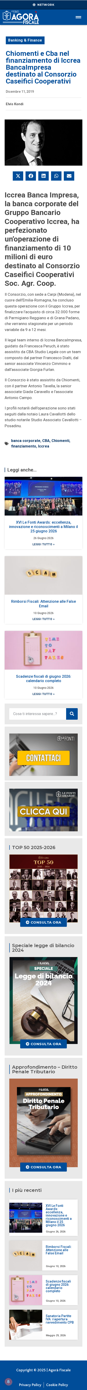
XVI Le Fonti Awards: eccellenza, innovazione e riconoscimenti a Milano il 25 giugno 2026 (43, 526)
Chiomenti (60, 440)
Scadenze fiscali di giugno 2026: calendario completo (43, 678)
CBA (46, 440)
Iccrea (43, 446)
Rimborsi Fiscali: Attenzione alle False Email (43, 603)
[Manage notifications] (8, 1381)
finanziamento (23, 446)
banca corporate (25, 440)
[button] (18, 176)
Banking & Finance (25, 40)
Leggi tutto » (43, 544)
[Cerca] (72, 714)
